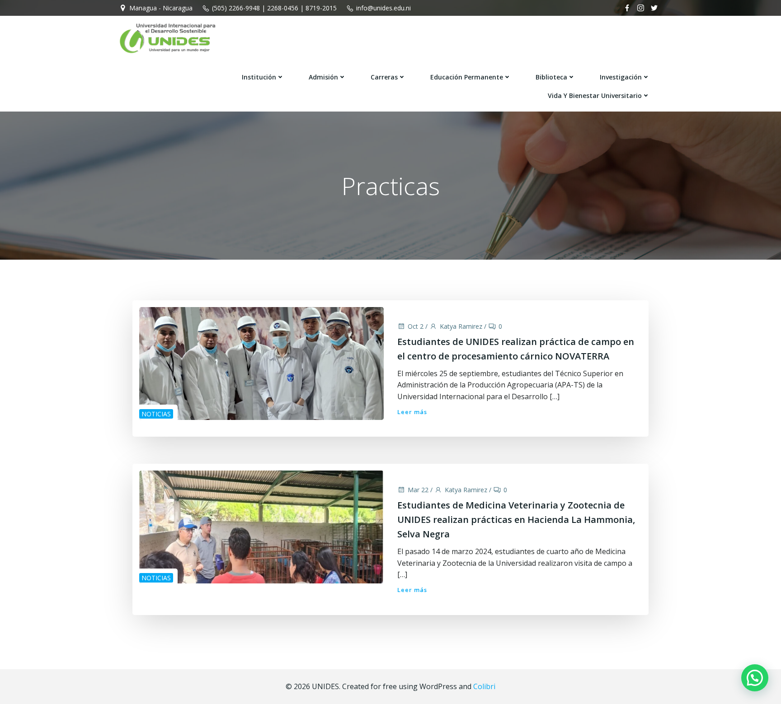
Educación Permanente (466, 77)
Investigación (621, 77)
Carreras (384, 77)
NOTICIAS (156, 414)
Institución (259, 77)
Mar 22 (418, 489)
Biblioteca (551, 77)
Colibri (484, 686)
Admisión (323, 77)
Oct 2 (415, 326)
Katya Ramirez (461, 326)
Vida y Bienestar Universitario (595, 95)
